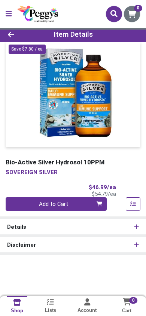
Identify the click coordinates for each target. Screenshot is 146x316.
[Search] (114, 14)
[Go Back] (22, 34)
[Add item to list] (133, 204)
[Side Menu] (9, 14)
